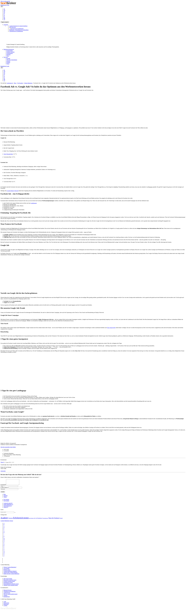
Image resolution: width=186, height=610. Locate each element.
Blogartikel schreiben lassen (9, 580)
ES (4, 13)
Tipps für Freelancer (54, 518)
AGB (4, 601)
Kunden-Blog (9, 50)
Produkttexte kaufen (8, 582)
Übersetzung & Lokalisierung (16, 31)
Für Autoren (6, 499)
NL (4, 11)
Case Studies (6, 568)
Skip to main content (5, 1)
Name (2, 486)
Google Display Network (12, 190)
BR (4, 18)
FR (4, 9)
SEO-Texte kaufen (7, 578)
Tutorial (61, 518)
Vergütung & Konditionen (9, 591)
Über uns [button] (5, 57)
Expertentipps (9, 53)
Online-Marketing (28, 83)
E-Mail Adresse (4, 487)
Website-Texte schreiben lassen (10, 585)
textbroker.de (10, 83)
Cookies (5, 605)
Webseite (3, 489)
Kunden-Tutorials (10, 52)
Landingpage (34, 203)
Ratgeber (8, 54)
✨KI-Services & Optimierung (16, 28)
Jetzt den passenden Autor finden (8, 447)
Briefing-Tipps (6, 569)
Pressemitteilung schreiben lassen (11, 583)
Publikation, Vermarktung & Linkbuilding (18, 30)
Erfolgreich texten (21, 518)
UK (4, 10)
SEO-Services (12, 27)
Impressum (6, 604)
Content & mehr (7, 503)
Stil (36, 518)
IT (4, 14)
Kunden (8, 62)
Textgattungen (45, 518)
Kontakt (8, 58)
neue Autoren (31, 518)
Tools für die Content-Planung (10, 572)
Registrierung (6, 596)
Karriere (8, 61)
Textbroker (39, 518)
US (4, 19)
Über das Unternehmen (11, 59)
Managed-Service (7, 590)
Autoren (11, 518)
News (7, 56)
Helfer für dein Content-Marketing (11, 573)
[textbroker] (8, 3)
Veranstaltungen (7, 505)
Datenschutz (6, 602)
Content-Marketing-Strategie (10, 571)
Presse (7, 63)
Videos (5, 497)
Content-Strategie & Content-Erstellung (18, 26)
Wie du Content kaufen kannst (10, 594)
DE (1, 6)
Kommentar (3, 484)
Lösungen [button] (5, 24)
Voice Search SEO (111, 327)
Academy (4, 518)
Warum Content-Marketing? (9, 567)
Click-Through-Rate (8, 154)
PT (4, 15)
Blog (15, 83)
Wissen (5, 507)
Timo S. (2, 462)
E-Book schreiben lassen (9, 581)
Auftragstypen (6, 592)
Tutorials (5, 495)
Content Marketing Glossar (7, 520)
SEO (34, 518)
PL (4, 16)
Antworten (3, 471)
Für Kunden (20, 83)
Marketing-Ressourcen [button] (8, 49)
